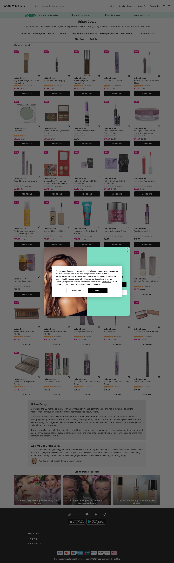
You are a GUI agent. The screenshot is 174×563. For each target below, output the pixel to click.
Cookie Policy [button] (106, 282)
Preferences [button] (96, 284)
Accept (97, 291)
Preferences (76, 291)
